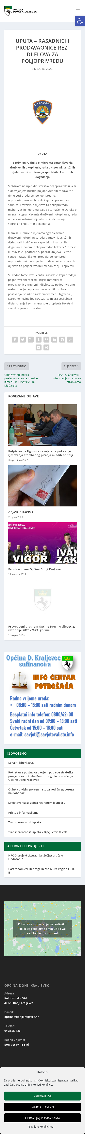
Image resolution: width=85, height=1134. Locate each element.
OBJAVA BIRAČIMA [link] (21, 512)
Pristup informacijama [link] (23, 812)
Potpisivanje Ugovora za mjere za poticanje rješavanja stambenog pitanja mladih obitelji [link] (40, 453)
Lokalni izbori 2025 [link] (21, 763)
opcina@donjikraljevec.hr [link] (21, 1017)
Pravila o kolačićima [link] (41, 1126)
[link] (80, 21)
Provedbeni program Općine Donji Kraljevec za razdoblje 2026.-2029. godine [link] (42, 628)
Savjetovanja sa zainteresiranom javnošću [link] (36, 803)
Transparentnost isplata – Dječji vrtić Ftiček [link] (37, 832)
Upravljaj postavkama (42, 1118)
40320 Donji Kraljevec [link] (18, 1003)
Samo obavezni (43, 1107)
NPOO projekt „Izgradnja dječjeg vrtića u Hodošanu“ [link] (35, 857)
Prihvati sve (43, 1096)
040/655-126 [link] (12, 1031)
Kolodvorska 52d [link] (15, 998)
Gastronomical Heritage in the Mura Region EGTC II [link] (41, 870)
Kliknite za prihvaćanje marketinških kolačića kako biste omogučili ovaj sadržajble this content (42, 928)
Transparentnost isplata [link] (24, 822)
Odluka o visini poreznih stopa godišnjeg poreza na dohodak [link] (41, 791)
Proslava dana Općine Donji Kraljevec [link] (35, 569)
